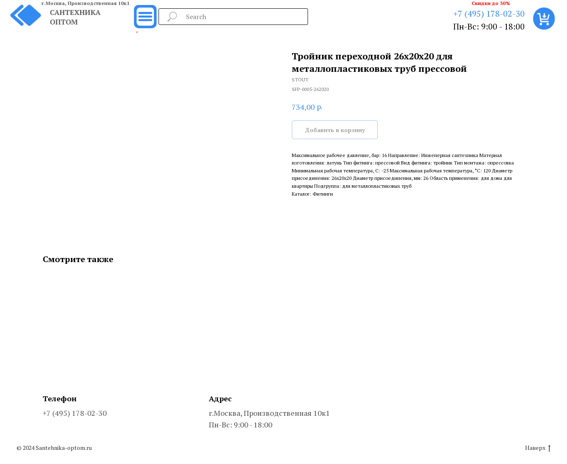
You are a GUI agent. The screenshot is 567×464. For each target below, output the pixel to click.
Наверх (535, 448)
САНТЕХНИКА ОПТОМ (75, 17)
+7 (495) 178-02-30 (489, 13)
